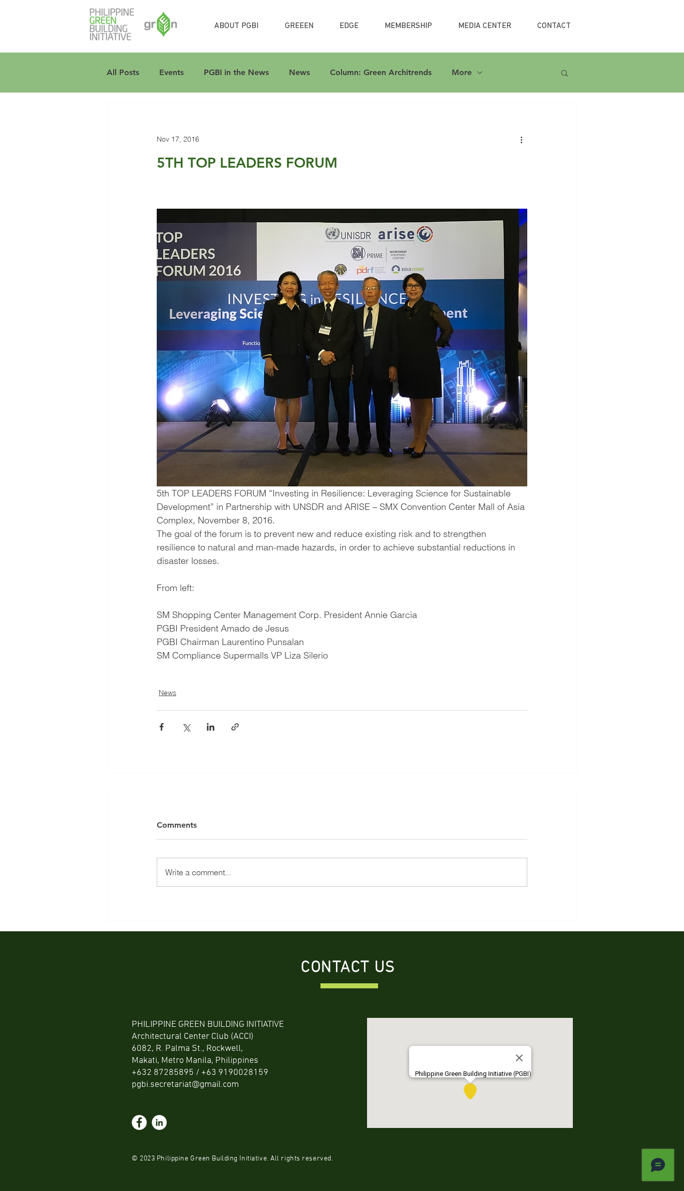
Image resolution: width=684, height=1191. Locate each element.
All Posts (123, 72)
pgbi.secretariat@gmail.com (185, 1084)
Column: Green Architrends (381, 72)
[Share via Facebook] (161, 727)
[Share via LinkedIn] (210, 727)
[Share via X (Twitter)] (186, 727)
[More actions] (521, 139)
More (462, 72)
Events (171, 72)
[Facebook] (139, 1122)
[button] (564, 73)
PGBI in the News (236, 72)
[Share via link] (235, 727)
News (299, 72)
